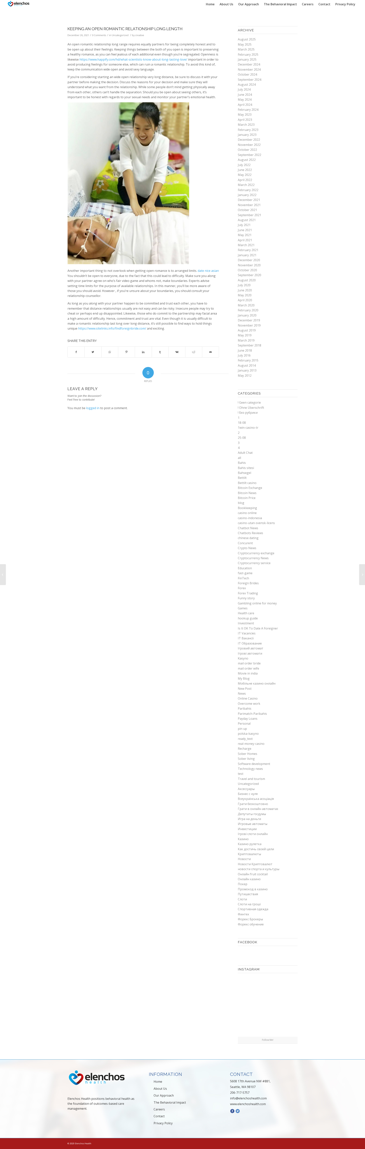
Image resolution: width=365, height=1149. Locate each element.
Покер (242, 884)
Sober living (246, 759)
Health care (246, 613)
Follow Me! (267, 1039)
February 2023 (248, 130)
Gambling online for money (257, 603)
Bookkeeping (247, 508)
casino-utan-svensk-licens (256, 523)
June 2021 (245, 230)
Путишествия (248, 894)
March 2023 (246, 125)
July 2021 (244, 225)
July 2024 (244, 89)
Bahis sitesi (246, 468)
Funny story (246, 598)
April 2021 (245, 240)
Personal (244, 723)
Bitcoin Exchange (250, 488)
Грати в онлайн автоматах (258, 809)
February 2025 (248, 54)
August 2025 (247, 39)
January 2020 (247, 315)
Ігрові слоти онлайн (253, 834)
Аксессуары (246, 789)
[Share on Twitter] (93, 352)
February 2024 (248, 110)
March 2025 (246, 49)
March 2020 (246, 305)
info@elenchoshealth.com (248, 1098)
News (242, 693)
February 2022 (248, 190)
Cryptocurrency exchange (256, 553)
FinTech (243, 578)
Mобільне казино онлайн (256, 683)
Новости (244, 859)
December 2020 (249, 260)
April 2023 (245, 120)
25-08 (242, 438)
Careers (159, 1109)
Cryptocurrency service (254, 563)
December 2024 (249, 64)
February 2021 (248, 250)
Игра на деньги (249, 819)
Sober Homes (247, 754)
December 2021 (249, 200)
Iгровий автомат (250, 648)
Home (158, 1081)
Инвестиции (247, 829)
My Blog (244, 678)
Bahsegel (244, 473)
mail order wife (248, 668)
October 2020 (247, 270)
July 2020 (244, 285)
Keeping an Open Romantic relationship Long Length (124, 28)
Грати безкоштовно (253, 804)
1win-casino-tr (248, 427)
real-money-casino (251, 744)
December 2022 (249, 140)
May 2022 (245, 175)
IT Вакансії (246, 638)
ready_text (245, 739)
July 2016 (244, 355)
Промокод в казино (253, 889)
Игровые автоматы (252, 824)
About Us (160, 1089)
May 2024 (245, 99)
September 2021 (249, 215)
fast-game (245, 573)
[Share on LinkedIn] (143, 352)
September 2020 (249, 275)
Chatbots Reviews (250, 533)
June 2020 (245, 290)
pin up (242, 729)
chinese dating (248, 538)
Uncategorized (120, 35)
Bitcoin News (247, 493)
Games (243, 608)
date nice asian (208, 271)
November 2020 (249, 265)
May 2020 (245, 295)
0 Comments (99, 35)
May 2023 (245, 114)
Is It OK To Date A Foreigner (258, 628)
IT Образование (250, 643)
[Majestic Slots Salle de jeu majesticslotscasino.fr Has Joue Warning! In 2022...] (3, 574)
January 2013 (247, 370)
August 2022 (247, 160)
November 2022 (249, 145)
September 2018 (249, 345)
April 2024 (245, 105)
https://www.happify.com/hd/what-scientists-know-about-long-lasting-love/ (133, 59)
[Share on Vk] (177, 352)
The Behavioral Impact (170, 1102)
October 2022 (247, 150)
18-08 (242, 423)
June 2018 (245, 350)
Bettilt (242, 478)
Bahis (242, 463)
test (240, 774)
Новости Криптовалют (255, 864)
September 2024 (249, 79)
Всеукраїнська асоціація (256, 799)
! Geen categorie (249, 402)
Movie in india (248, 673)
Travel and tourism (251, 779)
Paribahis (244, 708)
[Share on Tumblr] (160, 352)
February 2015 (248, 360)
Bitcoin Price (247, 498)
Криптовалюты (249, 854)
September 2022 (249, 155)
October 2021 (247, 210)
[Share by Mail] (210, 352)
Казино (243, 839)
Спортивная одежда (253, 909)
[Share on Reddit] (193, 352)
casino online (247, 513)
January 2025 (247, 59)
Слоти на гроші (249, 904)
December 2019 (249, 320)
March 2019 (246, 340)
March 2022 (246, 185)
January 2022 (247, 195)
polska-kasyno (248, 733)
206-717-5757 (239, 1092)
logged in (92, 408)
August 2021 (247, 220)
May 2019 (245, 335)
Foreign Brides (248, 583)
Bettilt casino (247, 483)
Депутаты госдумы (252, 814)
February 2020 (248, 310)
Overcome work (249, 703)
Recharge (244, 748)
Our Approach (164, 1095)
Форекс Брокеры (250, 919)
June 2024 (245, 95)
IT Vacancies (247, 633)
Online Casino (248, 698)
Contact (159, 1116)
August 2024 (247, 84)
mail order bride (249, 663)
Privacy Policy (163, 1123)
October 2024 (247, 74)
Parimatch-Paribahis (252, 714)
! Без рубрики (248, 412)
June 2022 (245, 170)
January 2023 (247, 135)
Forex (242, 588)
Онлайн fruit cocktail (253, 874)
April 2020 (245, 300)
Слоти (242, 899)
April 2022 (245, 180)
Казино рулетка (249, 844)
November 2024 (249, 69)
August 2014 (247, 365)
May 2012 (245, 375)
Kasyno (243, 658)
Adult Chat (245, 453)
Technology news (250, 769)
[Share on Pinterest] (126, 352)
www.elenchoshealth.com (248, 1104)
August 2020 (247, 280)
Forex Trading (248, 593)
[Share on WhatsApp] (110, 352)
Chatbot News (248, 528)
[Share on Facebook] (76, 352)
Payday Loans (247, 718)
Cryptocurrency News (253, 558)
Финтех (243, 914)
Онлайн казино (249, 879)
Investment (246, 623)
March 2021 (246, 245)
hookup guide (248, 618)
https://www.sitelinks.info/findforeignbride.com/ (112, 328)
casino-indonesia (250, 518)
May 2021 (245, 235)
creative (139, 35)
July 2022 (244, 165)
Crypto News (247, 548)
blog (241, 503)
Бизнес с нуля (248, 794)
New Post (245, 688)
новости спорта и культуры (258, 869)
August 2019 (247, 330)
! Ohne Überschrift (251, 408)
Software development (254, 764)
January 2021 (247, 255)
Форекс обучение (251, 924)
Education (245, 568)
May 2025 (245, 44)
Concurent (245, 543)
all (239, 458)
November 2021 (249, 205)
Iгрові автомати (250, 653)
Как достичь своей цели (256, 849)
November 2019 (249, 325)
